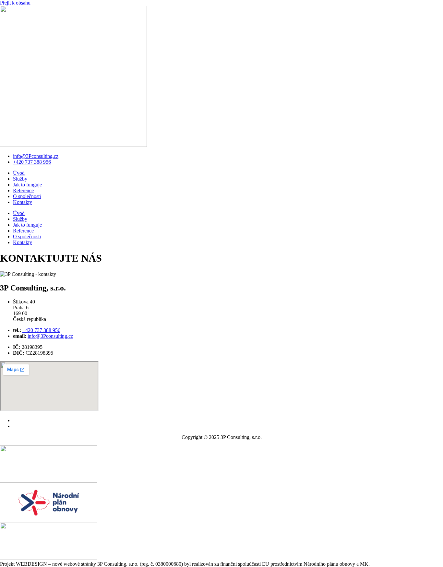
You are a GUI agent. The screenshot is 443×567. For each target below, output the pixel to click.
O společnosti (27, 196)
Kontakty (22, 202)
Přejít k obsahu (15, 3)
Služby (20, 179)
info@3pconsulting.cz (35, 420)
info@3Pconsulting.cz (35, 156)
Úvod (19, 173)
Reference (23, 190)
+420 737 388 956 (32, 162)
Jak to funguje (27, 184)
